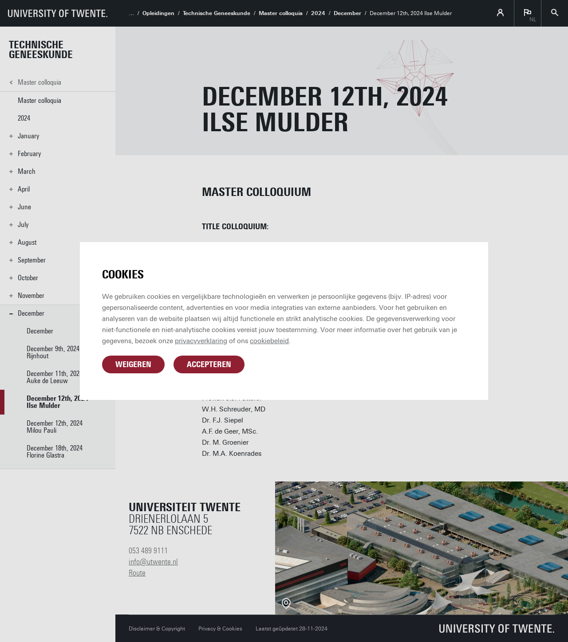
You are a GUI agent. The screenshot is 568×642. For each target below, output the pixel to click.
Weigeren (133, 364)
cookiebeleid (269, 341)
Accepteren (209, 364)
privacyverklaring (201, 341)
